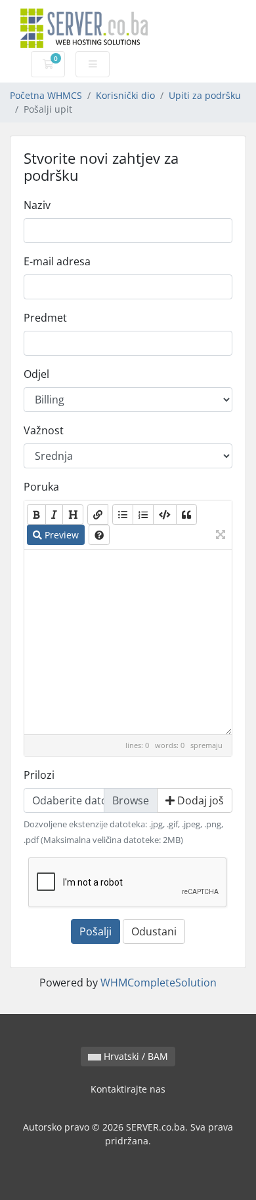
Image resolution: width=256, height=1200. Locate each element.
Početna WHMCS (46, 95)
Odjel (36, 374)
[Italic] (54, 514)
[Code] (165, 514)
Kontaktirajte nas (128, 1089)
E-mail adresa (57, 261)
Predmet (45, 317)
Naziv (37, 205)
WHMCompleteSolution (158, 982)
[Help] (99, 535)
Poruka (41, 486)
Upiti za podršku (205, 95)
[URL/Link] (97, 514)
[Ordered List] (143, 514)
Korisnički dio (125, 95)
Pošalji (95, 931)
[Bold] (36, 514)
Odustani (154, 931)
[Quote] (186, 514)
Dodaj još (199, 800)
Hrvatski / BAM (134, 1056)
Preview (60, 535)
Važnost (44, 430)
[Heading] (72, 514)
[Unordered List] (122, 514)
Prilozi (39, 775)
